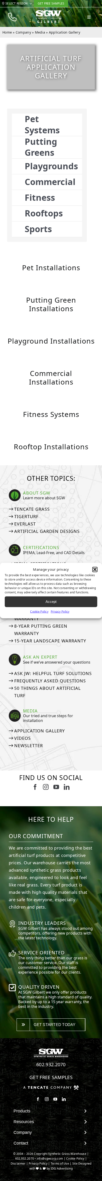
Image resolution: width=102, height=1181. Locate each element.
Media (40, 32)
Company (23, 32)
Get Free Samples (51, 1077)
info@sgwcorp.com (50, 1158)
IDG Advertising (62, 1168)
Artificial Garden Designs (47, 531)
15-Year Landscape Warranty (50, 641)
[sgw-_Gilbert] (48, 12)
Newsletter (28, 745)
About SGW (36, 493)
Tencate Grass (32, 509)
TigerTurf (26, 516)
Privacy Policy (60, 611)
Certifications (41, 547)
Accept (51, 602)
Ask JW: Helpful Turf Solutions (53, 673)
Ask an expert (40, 657)
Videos (22, 738)
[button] (95, 569)
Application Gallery (39, 731)
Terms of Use (60, 1163)
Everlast (25, 524)
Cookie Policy (39, 611)
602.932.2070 (51, 1064)
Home (7, 32)
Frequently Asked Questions (50, 681)
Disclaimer (18, 1163)
